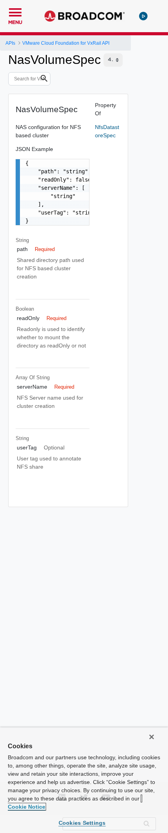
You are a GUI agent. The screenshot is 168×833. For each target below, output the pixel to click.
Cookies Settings (82, 823)
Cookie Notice (26, 807)
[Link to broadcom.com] (85, 16)
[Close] (151, 737)
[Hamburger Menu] (15, 11)
